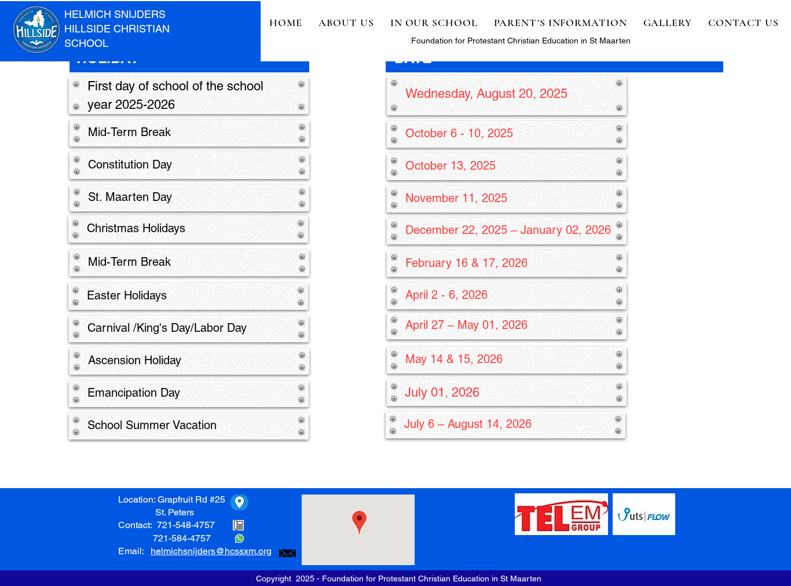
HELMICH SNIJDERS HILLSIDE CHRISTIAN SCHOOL (117, 28)
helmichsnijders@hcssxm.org (211, 550)
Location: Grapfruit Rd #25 (171, 499)
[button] (346, 22)
